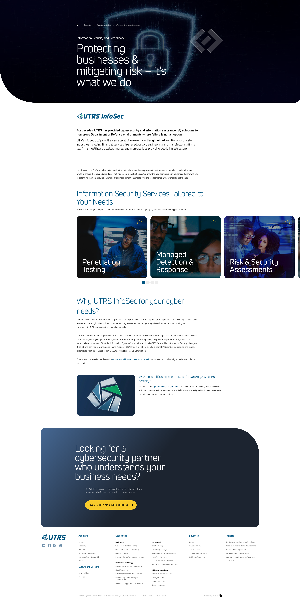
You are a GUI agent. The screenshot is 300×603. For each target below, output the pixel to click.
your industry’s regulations (166, 386)
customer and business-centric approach (130, 359)
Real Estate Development (198, 557)
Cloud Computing (121, 570)
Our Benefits (83, 577)
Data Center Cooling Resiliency (237, 549)
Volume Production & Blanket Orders (165, 564)
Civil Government (195, 546)
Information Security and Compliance (128, 566)
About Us (83, 535)
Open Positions (84, 573)
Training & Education (159, 581)
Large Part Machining (159, 557)
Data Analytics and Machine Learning (128, 574)
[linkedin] (44, 546)
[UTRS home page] (78, 25)
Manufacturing (157, 542)
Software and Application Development (129, 583)
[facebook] (49, 546)
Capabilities (87, 25)
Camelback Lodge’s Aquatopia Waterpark (240, 557)
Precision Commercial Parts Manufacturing (241, 546)
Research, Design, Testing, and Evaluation (130, 557)
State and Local (194, 549)
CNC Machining (157, 546)
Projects (230, 535)
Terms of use (147, 596)
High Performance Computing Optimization (241, 542)
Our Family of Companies (87, 553)
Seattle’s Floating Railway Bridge (237, 553)
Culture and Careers (89, 566)
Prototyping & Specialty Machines (164, 553)
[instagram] (60, 546)
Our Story (82, 542)
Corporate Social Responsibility (90, 557)
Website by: (211, 596)
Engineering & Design (159, 549)
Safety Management (159, 585)
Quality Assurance (158, 577)
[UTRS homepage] (53, 540)
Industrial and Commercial (198, 553)
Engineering (119, 542)
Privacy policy (161, 596)
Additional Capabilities (160, 570)
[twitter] (55, 546)
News (81, 561)
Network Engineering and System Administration (127, 578)
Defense (191, 542)
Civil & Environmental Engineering (127, 549)
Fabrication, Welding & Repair (162, 561)
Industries (194, 535)
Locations (82, 549)
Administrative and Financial (162, 574)
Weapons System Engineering (126, 546)
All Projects (230, 561)
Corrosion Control (121, 553)
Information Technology (103, 25)
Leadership (82, 546)
